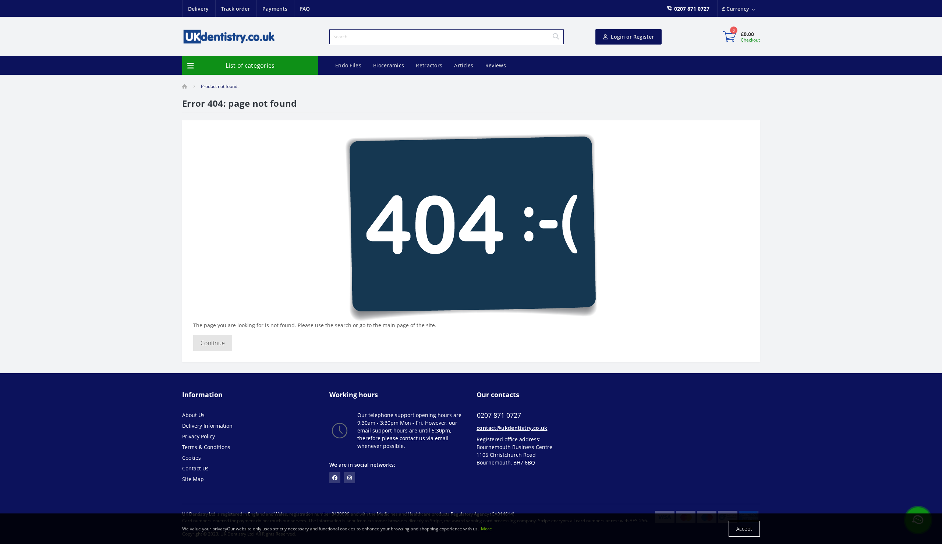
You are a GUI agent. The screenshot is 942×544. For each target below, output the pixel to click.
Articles (463, 65)
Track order (235, 8)
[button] (692, 8)
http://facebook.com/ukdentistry (334, 477)
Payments (274, 8)
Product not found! (219, 86)
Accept (744, 528)
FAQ (305, 8)
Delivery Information (207, 425)
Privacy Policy (198, 436)
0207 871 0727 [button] (499, 415)
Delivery (198, 8)
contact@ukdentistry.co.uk (512, 427)
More (486, 529)
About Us (193, 414)
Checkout (750, 40)
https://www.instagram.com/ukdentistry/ (349, 477)
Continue (213, 343)
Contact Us (195, 468)
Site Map (193, 479)
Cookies (191, 457)
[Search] (555, 37)
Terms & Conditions (206, 447)
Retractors (429, 65)
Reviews (495, 65)
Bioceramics (388, 65)
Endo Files (348, 65)
